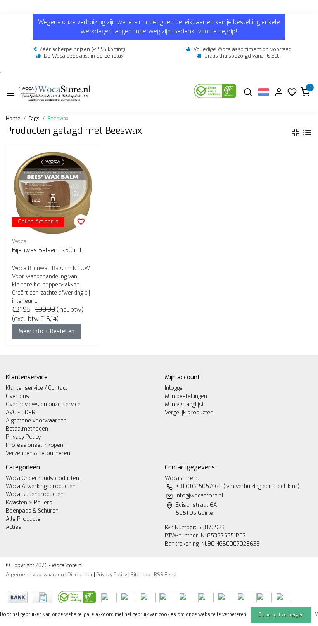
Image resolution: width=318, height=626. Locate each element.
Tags (34, 118)
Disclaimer (80, 574)
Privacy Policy (23, 437)
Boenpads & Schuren (32, 510)
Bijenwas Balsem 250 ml (46, 250)
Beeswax (58, 118)
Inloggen (175, 388)
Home (13, 118)
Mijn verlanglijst (184, 404)
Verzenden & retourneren (38, 453)
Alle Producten (24, 519)
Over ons (17, 396)
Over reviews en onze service (43, 404)
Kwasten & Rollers (29, 502)
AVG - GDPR (20, 412)
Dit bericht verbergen (281, 615)
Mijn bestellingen (186, 396)
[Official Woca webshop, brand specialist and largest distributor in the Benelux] (54, 93)
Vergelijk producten (189, 412)
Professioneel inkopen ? (36, 445)
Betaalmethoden (27, 428)
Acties (13, 527)
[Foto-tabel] (295, 132)
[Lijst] (307, 132)
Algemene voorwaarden (36, 420)
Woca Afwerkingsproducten (41, 486)
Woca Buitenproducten (35, 494)
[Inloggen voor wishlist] (81, 221)
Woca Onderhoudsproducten (42, 478)
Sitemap (140, 574)
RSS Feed (165, 574)
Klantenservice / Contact (36, 388)
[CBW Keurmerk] (77, 597)
